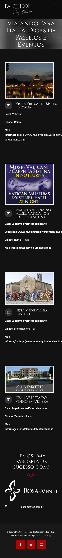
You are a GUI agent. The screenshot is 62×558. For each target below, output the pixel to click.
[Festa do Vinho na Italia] (29, 367)
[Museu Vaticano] (29, 165)
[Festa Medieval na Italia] (29, 273)
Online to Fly (46, 536)
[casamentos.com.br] (31, 507)
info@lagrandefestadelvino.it (36, 429)
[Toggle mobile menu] (55, 5)
